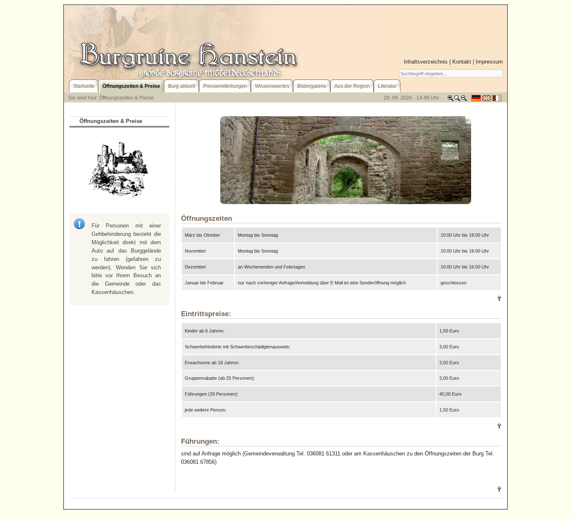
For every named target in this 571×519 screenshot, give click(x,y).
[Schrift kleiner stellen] (464, 100)
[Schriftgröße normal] (457, 100)
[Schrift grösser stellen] (450, 100)
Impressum (489, 62)
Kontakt (461, 62)
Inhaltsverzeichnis (426, 62)
